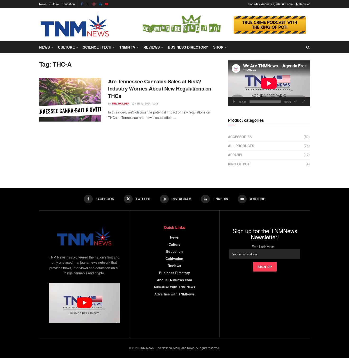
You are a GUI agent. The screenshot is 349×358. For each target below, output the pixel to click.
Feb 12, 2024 (142, 103)
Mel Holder (120, 103)
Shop (218, 47)
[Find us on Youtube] (106, 4)
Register (304, 4)
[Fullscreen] (303, 101)
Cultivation (174, 258)
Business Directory (188, 47)
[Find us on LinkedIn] (100, 4)
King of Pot (239, 164)
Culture (54, 4)
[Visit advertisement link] (223, 24)
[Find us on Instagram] (94, 4)
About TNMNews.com (174, 279)
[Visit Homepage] (74, 25)
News (43, 4)
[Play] (234, 101)
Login (289, 4)
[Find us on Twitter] (87, 4)
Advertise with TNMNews (174, 294)
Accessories (240, 136)
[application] (269, 83)
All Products (241, 145)
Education (68, 4)
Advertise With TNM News (174, 287)
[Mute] (295, 101)
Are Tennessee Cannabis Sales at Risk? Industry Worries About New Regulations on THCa (159, 88)
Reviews (151, 47)
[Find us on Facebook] (82, 4)
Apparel (235, 154)
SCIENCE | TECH (97, 47)
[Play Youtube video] (84, 303)
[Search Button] (308, 47)
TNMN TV (127, 47)
